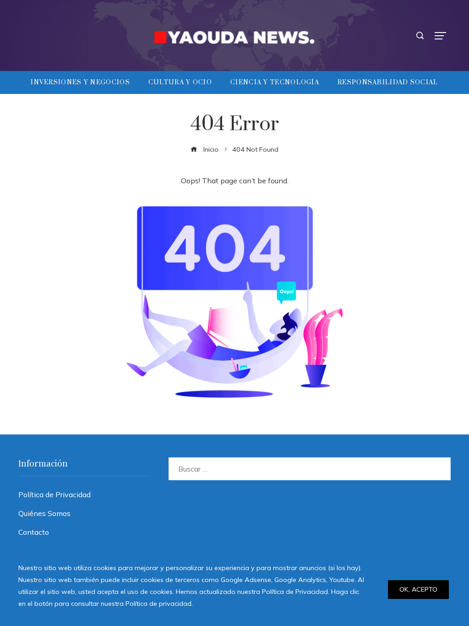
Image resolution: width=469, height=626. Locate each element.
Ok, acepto (418, 589)
